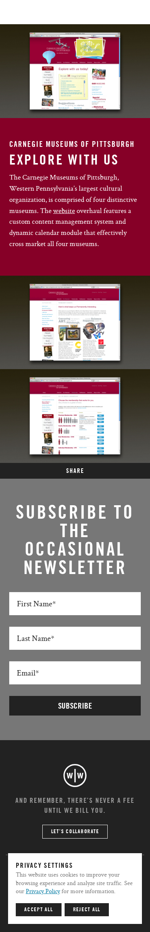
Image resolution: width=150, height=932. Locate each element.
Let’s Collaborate (75, 831)
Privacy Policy (43, 891)
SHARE (75, 471)
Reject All (87, 909)
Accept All (38, 909)
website (64, 210)
